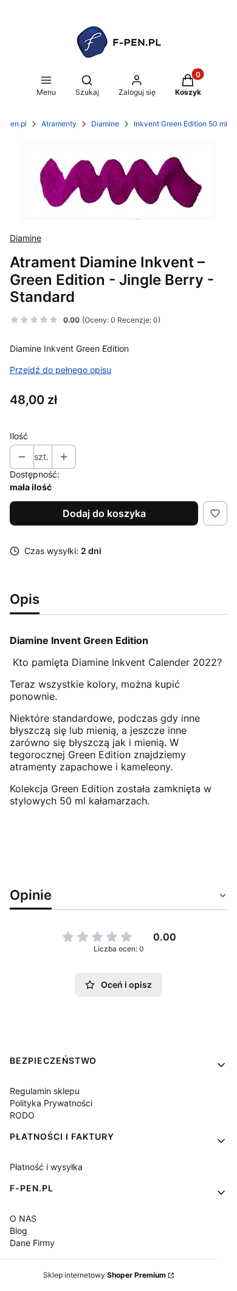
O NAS (23, 1218)
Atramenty (59, 123)
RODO (22, 1115)
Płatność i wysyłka (46, 1167)
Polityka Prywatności (51, 1103)
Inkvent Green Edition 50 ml (180, 123)
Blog (18, 1230)
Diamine (105, 123)
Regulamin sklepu (45, 1091)
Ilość (19, 436)
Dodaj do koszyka (104, 513)
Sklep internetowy (104, 1274)
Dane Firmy (32, 1243)
